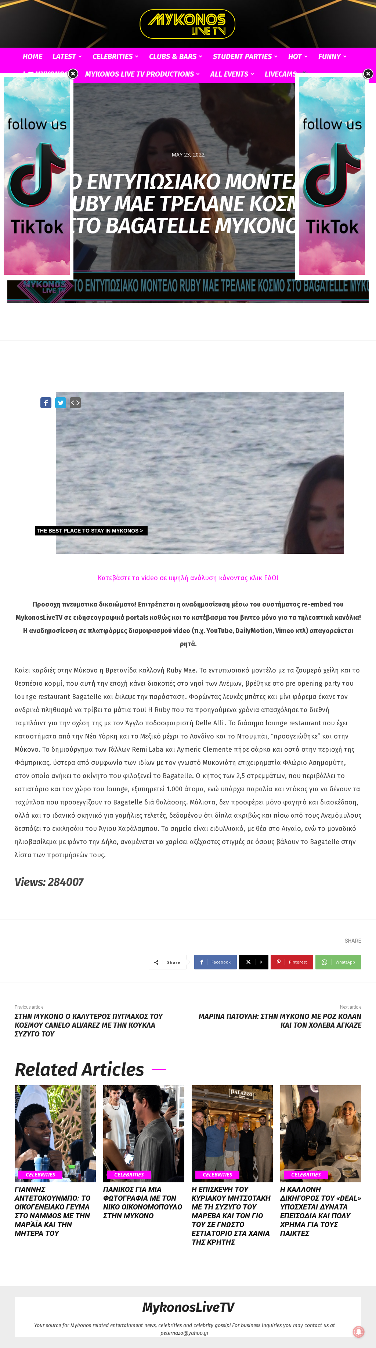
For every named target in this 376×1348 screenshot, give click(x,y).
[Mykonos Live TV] (188, 24)
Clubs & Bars (172, 56)
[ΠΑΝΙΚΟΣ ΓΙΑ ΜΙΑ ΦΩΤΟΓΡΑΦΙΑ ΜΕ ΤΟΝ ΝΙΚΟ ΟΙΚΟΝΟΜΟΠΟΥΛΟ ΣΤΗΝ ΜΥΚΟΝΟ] (143, 1133)
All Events (229, 74)
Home (32, 56)
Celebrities (113, 56)
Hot (295, 56)
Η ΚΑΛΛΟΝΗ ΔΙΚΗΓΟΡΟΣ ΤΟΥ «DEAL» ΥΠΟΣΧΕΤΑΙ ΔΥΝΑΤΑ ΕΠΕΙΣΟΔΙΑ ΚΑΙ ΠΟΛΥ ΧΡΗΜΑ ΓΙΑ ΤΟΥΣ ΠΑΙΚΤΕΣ (320, 1211)
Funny (329, 56)
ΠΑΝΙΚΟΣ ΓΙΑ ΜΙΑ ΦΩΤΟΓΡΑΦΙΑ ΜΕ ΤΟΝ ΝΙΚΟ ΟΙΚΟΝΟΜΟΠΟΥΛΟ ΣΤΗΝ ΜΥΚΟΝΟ (142, 1202)
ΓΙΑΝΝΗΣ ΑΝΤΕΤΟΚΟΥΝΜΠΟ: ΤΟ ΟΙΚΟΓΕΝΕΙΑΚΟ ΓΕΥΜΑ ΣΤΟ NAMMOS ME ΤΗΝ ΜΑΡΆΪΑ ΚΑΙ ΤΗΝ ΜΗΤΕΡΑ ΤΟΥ (52, 1211)
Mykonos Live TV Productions (139, 74)
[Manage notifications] (359, 1332)
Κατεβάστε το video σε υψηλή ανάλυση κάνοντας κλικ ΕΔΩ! (188, 578)
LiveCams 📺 (286, 74)
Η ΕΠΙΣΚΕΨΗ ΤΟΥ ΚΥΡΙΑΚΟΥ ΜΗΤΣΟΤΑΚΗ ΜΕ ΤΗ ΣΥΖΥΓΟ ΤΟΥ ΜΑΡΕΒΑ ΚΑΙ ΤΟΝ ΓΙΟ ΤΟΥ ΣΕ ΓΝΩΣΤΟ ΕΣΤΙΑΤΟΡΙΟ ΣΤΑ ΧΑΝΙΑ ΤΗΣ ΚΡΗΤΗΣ (231, 1215)
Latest (64, 56)
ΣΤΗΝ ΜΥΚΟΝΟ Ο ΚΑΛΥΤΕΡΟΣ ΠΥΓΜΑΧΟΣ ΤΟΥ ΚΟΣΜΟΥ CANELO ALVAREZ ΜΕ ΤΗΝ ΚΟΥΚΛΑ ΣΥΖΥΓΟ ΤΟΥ (89, 1025)
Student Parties (242, 56)
